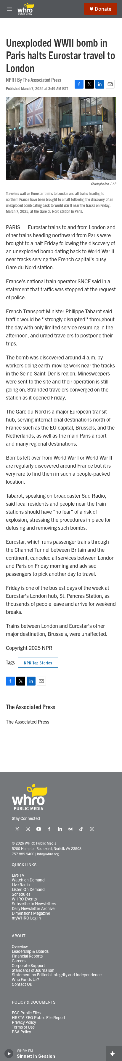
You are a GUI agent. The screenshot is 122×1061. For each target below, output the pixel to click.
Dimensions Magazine (31, 913)
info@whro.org (48, 853)
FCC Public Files (26, 1012)
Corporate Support (28, 965)
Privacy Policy (24, 1022)
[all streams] (114, 1053)
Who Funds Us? (25, 979)
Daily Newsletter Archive (33, 908)
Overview (20, 946)
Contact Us (22, 984)
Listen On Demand (28, 889)
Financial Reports (27, 956)
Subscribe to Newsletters (34, 903)
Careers (18, 960)
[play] (9, 1054)
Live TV (18, 875)
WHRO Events (24, 899)
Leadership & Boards (30, 951)
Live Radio (21, 884)
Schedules (21, 894)
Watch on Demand (28, 880)
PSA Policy (21, 1031)
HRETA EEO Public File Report (38, 1017)
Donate (103, 9)
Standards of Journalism (33, 970)
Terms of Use (23, 1027)
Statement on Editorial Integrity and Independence (57, 974)
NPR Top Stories (38, 662)
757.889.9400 (23, 853)
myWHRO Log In (26, 918)
